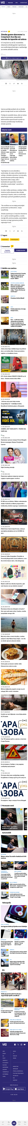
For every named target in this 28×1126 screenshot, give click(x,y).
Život (4, 1058)
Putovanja (5, 1062)
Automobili (5, 1074)
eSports (5, 1069)
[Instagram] (21, 1044)
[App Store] (19, 1089)
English (15, 1056)
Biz (3, 1056)
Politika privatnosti (18, 1073)
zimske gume (15, 239)
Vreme (14, 1058)
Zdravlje (5, 1060)
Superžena (5, 1067)
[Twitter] (18, 1044)
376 (7, 271)
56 (7, 283)
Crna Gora (5, 239)
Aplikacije (15, 1075)
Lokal (4, 1076)
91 (7, 296)
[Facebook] (15, 1044)
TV (13, 1053)
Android (12, 949)
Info (4, 1051)
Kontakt (15, 1080)
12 (7, 882)
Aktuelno (4, 31)
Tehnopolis (6, 1071)
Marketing (15, 1066)
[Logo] (3, 2)
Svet (12, 306)
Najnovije (10, 2)
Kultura (5, 1065)
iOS (11, 959)
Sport (4, 1053)
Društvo (13, 296)
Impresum (15, 1068)
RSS (14, 1078)
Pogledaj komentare (7, 251)
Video (14, 1051)
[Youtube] (24, 1044)
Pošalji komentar (20, 250)
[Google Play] (8, 1089)
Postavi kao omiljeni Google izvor (11, 58)
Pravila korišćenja (18, 1071)
